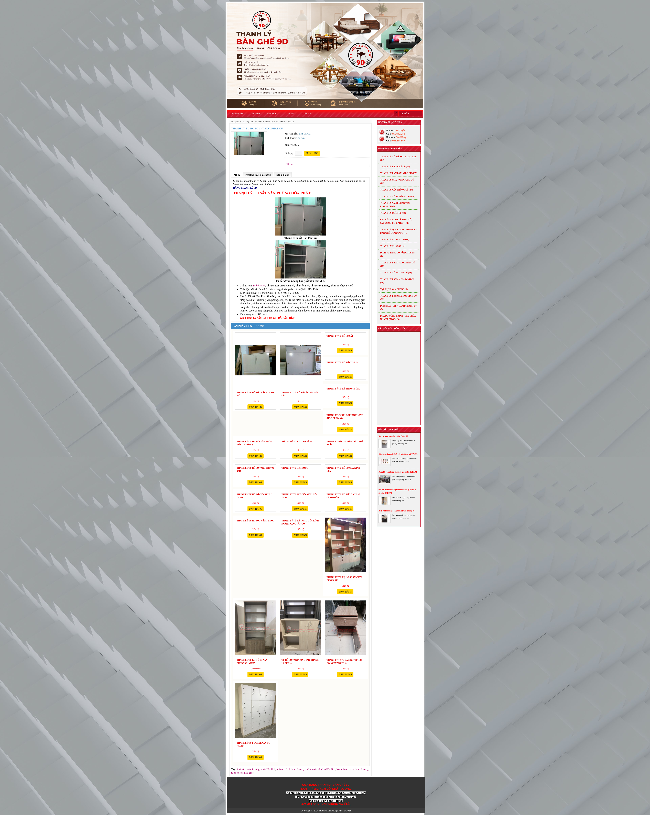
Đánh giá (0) (282, 175)
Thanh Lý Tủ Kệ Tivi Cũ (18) (396, 272)
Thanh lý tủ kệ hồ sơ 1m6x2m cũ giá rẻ (344, 578)
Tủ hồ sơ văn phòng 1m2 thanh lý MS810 (300, 660)
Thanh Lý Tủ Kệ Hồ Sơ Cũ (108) (397, 196)
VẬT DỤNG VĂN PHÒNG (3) (394, 289)
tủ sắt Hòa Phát (268, 769)
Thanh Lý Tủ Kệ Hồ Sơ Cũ (252, 121)
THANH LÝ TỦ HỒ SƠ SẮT (340, 335)
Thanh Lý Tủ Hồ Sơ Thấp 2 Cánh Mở (255, 393)
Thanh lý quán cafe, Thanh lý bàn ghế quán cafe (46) (398, 231)
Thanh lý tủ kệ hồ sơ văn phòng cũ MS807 (252, 660)
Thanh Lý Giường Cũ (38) (394, 239)
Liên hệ (306, 113)
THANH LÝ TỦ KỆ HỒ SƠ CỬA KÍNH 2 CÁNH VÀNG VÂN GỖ (300, 521)
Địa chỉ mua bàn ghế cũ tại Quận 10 (393, 436)
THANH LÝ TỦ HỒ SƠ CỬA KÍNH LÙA (343, 468)
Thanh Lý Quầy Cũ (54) (393, 212)
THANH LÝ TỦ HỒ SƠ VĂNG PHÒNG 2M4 (255, 468)
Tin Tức (291, 113)
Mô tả (237, 175)
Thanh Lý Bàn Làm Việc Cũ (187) (398, 173)
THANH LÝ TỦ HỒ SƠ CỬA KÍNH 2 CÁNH (254, 495)
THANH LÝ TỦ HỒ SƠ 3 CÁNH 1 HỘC (255, 520)
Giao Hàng (273, 113)
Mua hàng (255, 406)
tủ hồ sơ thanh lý (296, 769)
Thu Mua (255, 113)
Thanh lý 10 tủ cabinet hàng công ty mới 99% (344, 660)
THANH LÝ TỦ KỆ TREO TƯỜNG (344, 388)
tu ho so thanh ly (360, 769)
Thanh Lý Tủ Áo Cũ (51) (393, 246)
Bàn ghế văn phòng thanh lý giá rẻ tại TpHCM (397, 472)
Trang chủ (236, 113)
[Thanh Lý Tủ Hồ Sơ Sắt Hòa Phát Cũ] (249, 143)
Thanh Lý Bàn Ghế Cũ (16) (395, 166)
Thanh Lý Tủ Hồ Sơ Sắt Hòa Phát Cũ (279, 121)
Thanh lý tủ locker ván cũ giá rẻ (253, 743)
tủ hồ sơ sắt (311, 769)
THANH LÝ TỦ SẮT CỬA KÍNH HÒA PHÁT (299, 495)
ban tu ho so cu (344, 769)
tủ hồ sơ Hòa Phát (326, 769)
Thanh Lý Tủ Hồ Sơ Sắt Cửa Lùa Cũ (299, 393)
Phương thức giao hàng (258, 175)
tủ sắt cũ (240, 769)
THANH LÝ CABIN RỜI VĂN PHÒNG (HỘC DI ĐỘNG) (345, 416)
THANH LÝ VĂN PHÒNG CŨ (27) (396, 189)
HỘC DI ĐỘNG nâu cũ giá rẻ (297, 441)
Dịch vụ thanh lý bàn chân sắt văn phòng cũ (396, 510)
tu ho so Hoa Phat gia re (242, 772)
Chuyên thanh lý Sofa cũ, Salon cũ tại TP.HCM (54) (395, 221)
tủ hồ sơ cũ (259, 285)
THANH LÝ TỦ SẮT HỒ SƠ (294, 467)
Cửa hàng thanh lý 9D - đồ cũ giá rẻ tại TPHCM (398, 454)
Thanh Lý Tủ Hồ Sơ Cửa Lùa (343, 362)
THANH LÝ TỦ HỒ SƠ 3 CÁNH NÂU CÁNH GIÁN (344, 495)
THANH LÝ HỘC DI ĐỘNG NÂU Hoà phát (345, 442)
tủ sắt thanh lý (252, 769)
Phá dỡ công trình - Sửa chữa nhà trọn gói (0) (398, 317)
